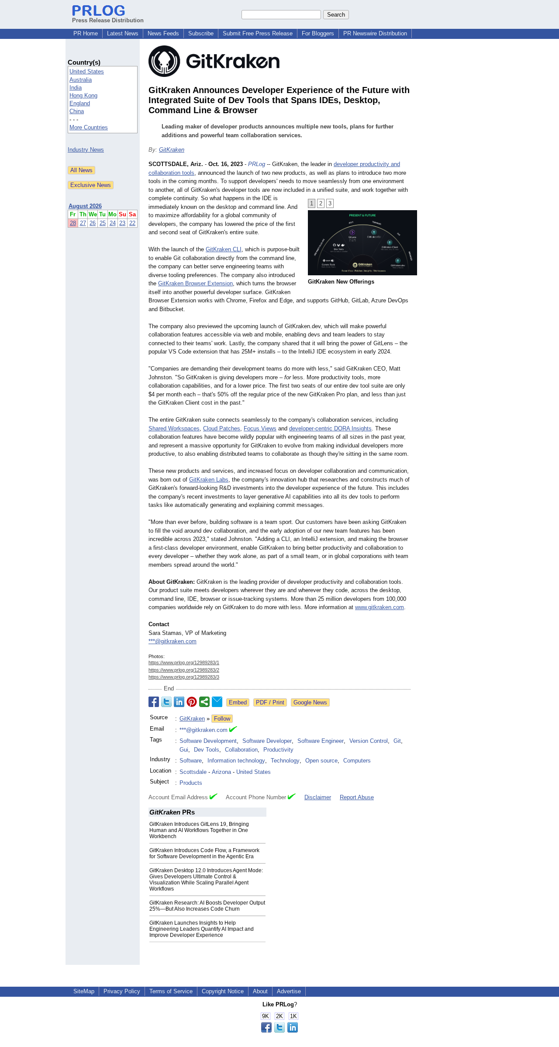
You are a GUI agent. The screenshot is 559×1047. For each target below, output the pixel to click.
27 (83, 223)
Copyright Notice (223, 991)
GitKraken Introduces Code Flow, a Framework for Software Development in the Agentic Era (204, 853)
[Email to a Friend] (217, 702)
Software (190, 760)
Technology (285, 760)
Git (397, 741)
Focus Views (260, 428)
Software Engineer (320, 741)
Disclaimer (317, 797)
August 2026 (85, 206)
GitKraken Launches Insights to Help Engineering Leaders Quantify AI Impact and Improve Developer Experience (201, 929)
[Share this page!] (279, 1030)
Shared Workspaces (174, 428)
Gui (183, 749)
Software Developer (267, 741)
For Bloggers (318, 33)
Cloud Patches (221, 428)
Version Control (368, 741)
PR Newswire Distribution (375, 33)
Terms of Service (171, 991)
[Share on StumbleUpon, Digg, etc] (204, 702)
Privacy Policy (122, 991)
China (76, 111)
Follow (222, 718)
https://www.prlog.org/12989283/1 (183, 662)
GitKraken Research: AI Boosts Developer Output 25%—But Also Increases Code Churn (207, 906)
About (260, 991)
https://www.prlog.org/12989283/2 (183, 670)
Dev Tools (206, 749)
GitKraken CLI (224, 249)
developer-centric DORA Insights (330, 428)
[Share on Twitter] (166, 702)
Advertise (289, 991)
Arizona (221, 772)
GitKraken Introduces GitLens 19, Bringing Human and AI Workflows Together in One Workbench (199, 830)
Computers (357, 760)
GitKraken (171, 149)
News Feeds (163, 33)
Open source (321, 760)
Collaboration (241, 749)
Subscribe (201, 33)
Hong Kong (83, 95)
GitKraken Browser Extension (195, 283)
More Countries (88, 127)
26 (93, 223)
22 (132, 223)
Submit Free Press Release (258, 33)
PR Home (85, 33)
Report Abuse (357, 797)
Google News (310, 702)
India (75, 87)
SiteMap (83, 991)
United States (86, 71)
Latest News (122, 33)
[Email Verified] (233, 730)
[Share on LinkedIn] (179, 702)
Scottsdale (193, 772)
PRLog (256, 164)
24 (113, 223)
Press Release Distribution (108, 20)
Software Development (208, 741)
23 (122, 223)
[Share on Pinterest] (191, 702)
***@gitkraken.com (172, 641)
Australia (80, 79)
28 (73, 223)
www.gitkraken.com (379, 607)
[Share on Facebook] (153, 702)
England (79, 103)
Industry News (86, 149)
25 (103, 223)
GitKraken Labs (208, 479)
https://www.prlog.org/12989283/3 (183, 677)
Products (190, 783)
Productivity (278, 749)
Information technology (236, 760)
